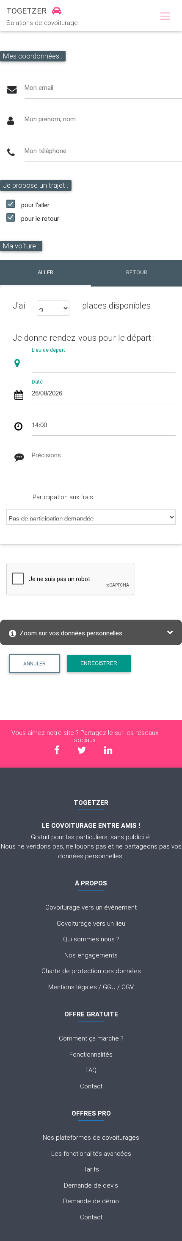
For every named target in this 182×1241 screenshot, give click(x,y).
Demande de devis (91, 1185)
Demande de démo (91, 1201)
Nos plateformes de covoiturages (91, 1137)
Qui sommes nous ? (91, 939)
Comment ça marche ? (91, 1038)
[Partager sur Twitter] (81, 750)
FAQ (91, 1070)
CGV (127, 987)
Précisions (46, 455)
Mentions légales (72, 987)
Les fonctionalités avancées (91, 1153)
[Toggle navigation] (165, 16)
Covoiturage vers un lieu (91, 923)
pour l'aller (35, 205)
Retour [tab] (136, 272)
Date (37, 381)
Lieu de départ (48, 350)
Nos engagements (91, 955)
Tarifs (91, 1169)
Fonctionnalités (91, 1054)
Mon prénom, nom (50, 119)
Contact (91, 1086)
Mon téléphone (45, 151)
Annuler (34, 663)
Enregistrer (98, 663)
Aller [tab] (45, 272)
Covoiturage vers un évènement (91, 907)
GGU (109, 987)
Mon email (39, 87)
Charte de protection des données (91, 971)
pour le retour (40, 218)
